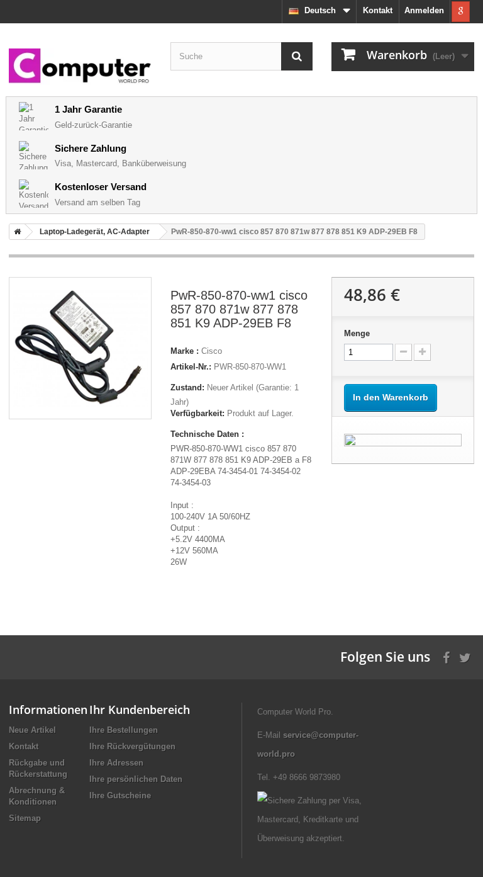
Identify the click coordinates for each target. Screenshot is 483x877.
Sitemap (25, 818)
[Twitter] (465, 656)
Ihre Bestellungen (123, 730)
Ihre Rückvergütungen (132, 746)
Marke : (184, 351)
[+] (422, 352)
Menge (357, 333)
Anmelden (424, 10)
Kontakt (377, 10)
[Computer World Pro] (80, 66)
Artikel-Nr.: (190, 366)
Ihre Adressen (116, 762)
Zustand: (187, 387)
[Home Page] (15, 231)
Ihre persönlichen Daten (135, 779)
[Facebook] (446, 656)
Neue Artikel (32, 730)
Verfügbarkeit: (197, 413)
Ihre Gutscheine (120, 795)
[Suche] (297, 56)
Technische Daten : (207, 434)
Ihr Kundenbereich (139, 709)
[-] (403, 352)
